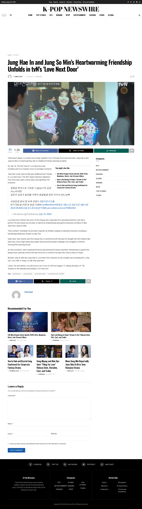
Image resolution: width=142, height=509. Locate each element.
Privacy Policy (77, 2)
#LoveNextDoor (47, 204)
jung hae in (17, 274)
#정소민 (67, 204)
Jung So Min (27, 274)
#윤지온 (84, 204)
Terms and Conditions (88, 2)
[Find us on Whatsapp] (139, 2)
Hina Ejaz (18, 77)
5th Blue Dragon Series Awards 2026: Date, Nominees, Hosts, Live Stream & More (72, 174)
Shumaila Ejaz (14, 371)
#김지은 (76, 204)
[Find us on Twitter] (131, 2)
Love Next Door (40, 274)
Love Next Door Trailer (56, 274)
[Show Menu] (11, 15)
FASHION (92, 15)
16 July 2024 (29, 77)
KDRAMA (59, 15)
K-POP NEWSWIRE (71, 8)
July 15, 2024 (44, 214)
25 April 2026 (51, 374)
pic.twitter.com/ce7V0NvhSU (61, 208)
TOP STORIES (41, 15)
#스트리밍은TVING (37, 208)
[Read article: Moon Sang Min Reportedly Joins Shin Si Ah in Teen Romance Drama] (78, 351)
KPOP (68, 15)
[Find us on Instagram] (134, 2)
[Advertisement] (71, 35)
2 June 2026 (25, 371)
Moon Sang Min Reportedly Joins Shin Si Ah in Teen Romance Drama (77, 364)
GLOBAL (111, 15)
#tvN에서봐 (21, 208)
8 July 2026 (65, 340)
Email (10, 434)
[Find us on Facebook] (128, 2)
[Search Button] (139, 15)
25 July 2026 (22, 340)
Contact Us (62, 2)
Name (11, 424)
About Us (55, 2)
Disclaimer (69, 2)
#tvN (12, 208)
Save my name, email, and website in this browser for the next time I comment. (38, 444)
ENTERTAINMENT (80, 15)
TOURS (101, 15)
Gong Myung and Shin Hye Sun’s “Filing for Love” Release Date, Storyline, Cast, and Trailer (48, 366)
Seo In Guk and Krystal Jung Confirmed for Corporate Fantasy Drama (72, 186)
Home (50, 2)
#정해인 (59, 204)
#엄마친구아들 (47, 201)
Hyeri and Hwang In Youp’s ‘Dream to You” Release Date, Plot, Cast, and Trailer (72, 180)
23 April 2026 (80, 371)
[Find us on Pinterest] (136, 2)
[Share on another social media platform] (131, 151)
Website (54, 434)
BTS (51, 15)
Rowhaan (56, 340)
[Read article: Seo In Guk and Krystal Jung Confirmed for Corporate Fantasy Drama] (20, 351)
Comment (12, 396)
